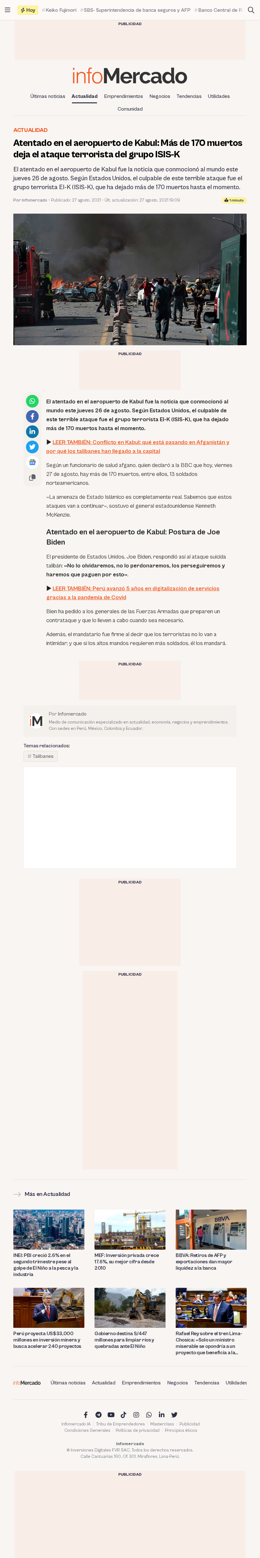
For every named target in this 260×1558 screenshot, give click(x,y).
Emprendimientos (123, 96)
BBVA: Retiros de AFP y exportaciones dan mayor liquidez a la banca (204, 1262)
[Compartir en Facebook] (32, 416)
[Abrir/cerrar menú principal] (7, 10)
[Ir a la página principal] (130, 75)
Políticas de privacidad (137, 1430)
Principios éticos (181, 1430)
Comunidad (130, 109)
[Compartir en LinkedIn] (32, 431)
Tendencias (189, 96)
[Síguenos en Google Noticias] (32, 462)
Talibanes (43, 756)
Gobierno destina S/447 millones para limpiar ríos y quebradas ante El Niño (124, 1340)
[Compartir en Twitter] (32, 447)
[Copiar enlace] (32, 477)
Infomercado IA (76, 1424)
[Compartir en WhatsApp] (32, 401)
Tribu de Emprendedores (120, 1424)
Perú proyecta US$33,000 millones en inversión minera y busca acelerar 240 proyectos (47, 1340)
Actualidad (85, 96)
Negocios (159, 96)
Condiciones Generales (87, 1430)
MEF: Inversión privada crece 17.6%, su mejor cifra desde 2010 (126, 1262)
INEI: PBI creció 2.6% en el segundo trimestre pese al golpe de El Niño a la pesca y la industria (45, 1265)
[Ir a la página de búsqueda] (251, 10)
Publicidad (189, 1424)
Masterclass (162, 1424)
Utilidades (219, 96)
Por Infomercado (30, 200)
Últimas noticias (47, 96)
